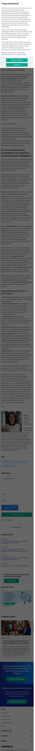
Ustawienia (17, 65)
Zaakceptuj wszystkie (17, 60)
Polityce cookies (21, 54)
